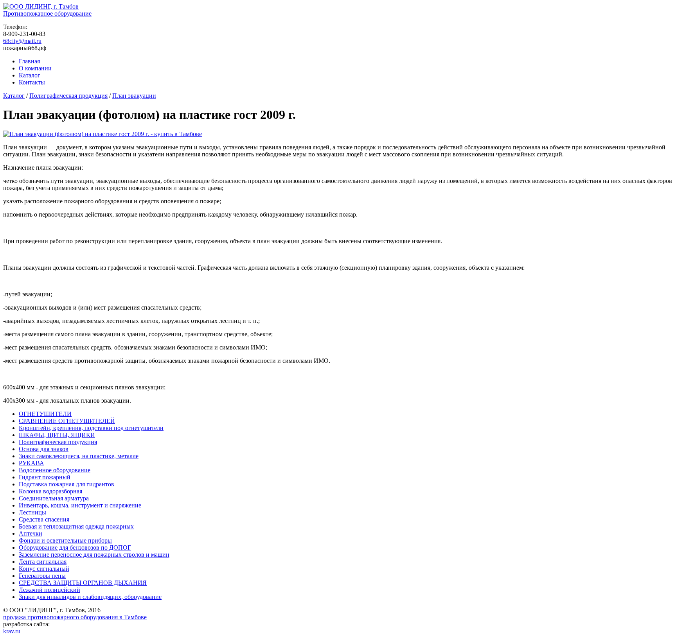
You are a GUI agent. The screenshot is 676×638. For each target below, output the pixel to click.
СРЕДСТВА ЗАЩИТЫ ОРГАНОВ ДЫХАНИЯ (83, 582)
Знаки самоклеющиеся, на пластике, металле (78, 456)
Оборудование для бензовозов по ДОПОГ (75, 547)
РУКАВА (31, 463)
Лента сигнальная (43, 561)
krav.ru (11, 631)
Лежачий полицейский (49, 589)
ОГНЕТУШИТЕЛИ (45, 413)
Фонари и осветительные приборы (65, 540)
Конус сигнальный (44, 568)
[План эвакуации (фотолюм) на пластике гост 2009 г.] (102, 134)
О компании (35, 68)
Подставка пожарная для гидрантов (66, 484)
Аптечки (30, 533)
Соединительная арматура (54, 498)
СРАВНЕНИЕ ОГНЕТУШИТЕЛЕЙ (67, 421)
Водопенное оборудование (54, 470)
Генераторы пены (42, 575)
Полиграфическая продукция (68, 95)
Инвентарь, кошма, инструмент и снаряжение (80, 505)
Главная (29, 61)
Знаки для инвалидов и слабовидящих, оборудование (90, 596)
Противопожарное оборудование (47, 13)
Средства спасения (44, 519)
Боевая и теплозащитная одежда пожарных (76, 526)
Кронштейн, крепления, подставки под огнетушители (91, 428)
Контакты (32, 82)
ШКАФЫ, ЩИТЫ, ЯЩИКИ (57, 435)
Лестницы (32, 512)
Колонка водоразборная (50, 491)
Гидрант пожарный (44, 477)
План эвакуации (134, 95)
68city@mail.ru (22, 41)
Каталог (29, 75)
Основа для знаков (43, 449)
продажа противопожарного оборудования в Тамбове (75, 617)
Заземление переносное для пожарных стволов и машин (94, 554)
